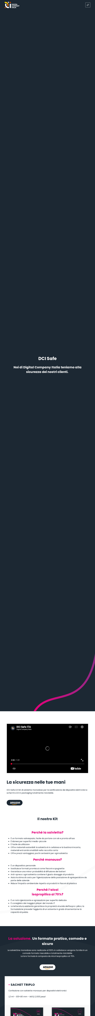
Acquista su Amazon (15, 802)
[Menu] (87, 4)
